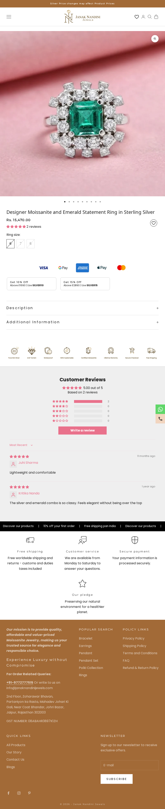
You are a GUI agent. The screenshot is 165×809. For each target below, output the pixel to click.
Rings (83, 675)
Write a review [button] (82, 430)
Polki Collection (91, 668)
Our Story (14, 752)
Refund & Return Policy (141, 668)
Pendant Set (88, 660)
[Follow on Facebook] (8, 793)
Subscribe (116, 779)
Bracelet (86, 638)
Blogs (10, 767)
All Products (15, 745)
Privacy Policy (133, 638)
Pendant (85, 653)
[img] (19, 456)
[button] (16, 226)
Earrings (85, 646)
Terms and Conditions (140, 653)
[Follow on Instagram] (19, 793)
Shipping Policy (134, 646)
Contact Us (15, 759)
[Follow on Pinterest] (29, 793)
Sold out (43, 255)
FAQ (126, 660)
